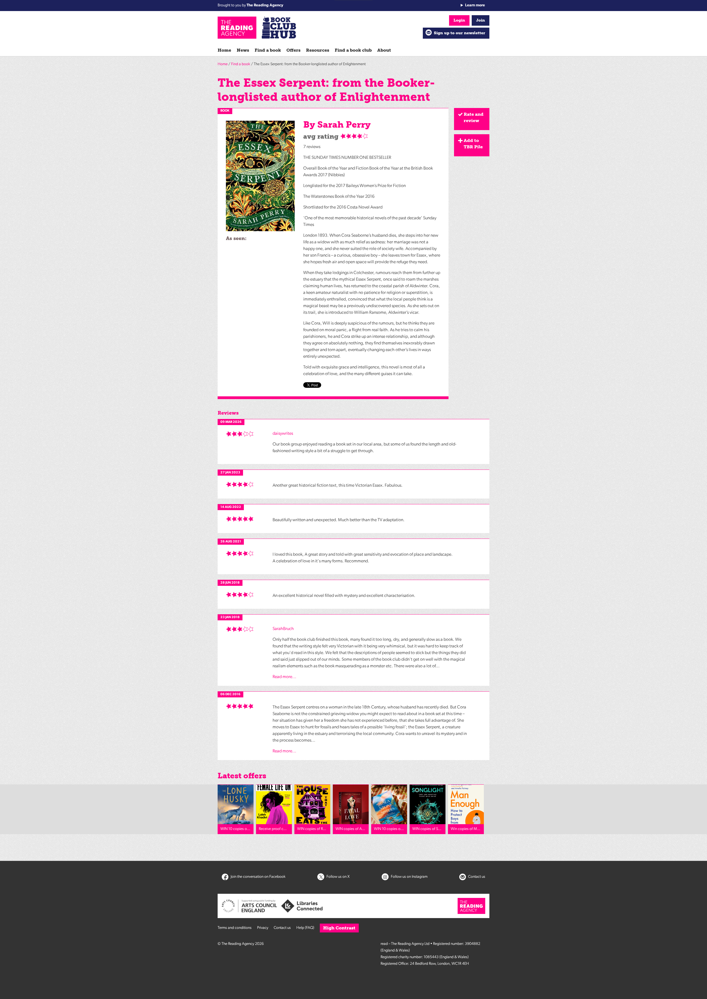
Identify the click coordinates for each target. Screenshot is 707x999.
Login (459, 20)
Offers (293, 50)
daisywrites (283, 433)
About (384, 50)
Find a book (268, 50)
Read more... (284, 677)
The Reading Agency (265, 5)
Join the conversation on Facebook (258, 877)
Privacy (262, 928)
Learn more (475, 5)
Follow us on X (338, 877)
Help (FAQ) (305, 928)
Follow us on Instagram (409, 877)
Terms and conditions (235, 928)
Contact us (476, 877)
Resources (317, 50)
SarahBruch (283, 629)
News (243, 50)
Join (480, 20)
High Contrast (339, 928)
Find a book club (353, 50)
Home (224, 50)
